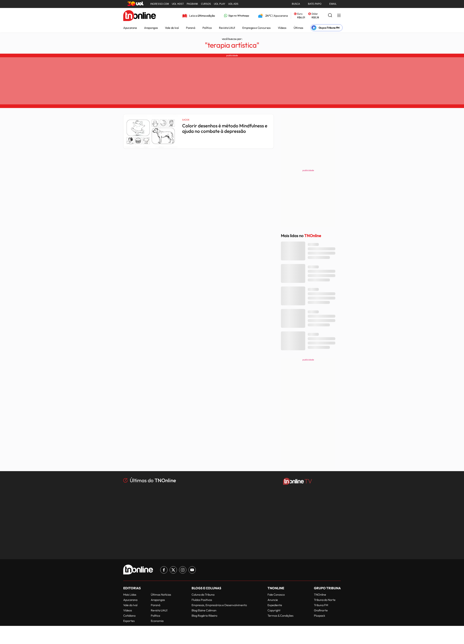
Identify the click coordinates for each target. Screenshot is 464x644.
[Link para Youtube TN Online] (192, 570)
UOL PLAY (219, 4)
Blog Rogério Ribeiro (204, 615)
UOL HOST (178, 4)
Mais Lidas (129, 594)
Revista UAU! (227, 28)
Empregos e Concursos (256, 28)
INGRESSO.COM (159, 4)
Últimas (298, 28)
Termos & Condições (280, 615)
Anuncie (273, 600)
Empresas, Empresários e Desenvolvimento (219, 605)
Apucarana (130, 28)
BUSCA (296, 4)
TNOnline (320, 594)
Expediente (275, 605)
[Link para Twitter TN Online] (173, 570)
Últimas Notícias (161, 594)
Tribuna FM (321, 605)
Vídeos (282, 28)
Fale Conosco (276, 594)
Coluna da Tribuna (203, 594)
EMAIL (333, 4)
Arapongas (151, 28)
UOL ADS (233, 4)
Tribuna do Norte (324, 600)
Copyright (274, 610)
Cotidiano (129, 615)
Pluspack (319, 615)
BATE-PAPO (314, 4)
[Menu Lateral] (339, 15)
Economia (157, 621)
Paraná (190, 28)
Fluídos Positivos (202, 600)
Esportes (129, 621)
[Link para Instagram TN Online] (182, 570)
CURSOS (206, 4)
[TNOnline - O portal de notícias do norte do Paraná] (139, 19)
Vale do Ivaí (172, 28)
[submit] (330, 15)
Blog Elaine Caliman (204, 610)
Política (207, 28)
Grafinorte (321, 610)
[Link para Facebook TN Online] (163, 570)
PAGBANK (192, 4)
